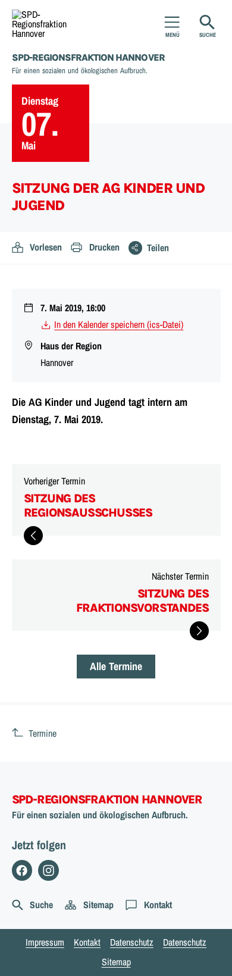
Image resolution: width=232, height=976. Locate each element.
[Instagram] (48, 870)
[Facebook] (22, 870)
